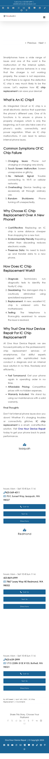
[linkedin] (33, 745)
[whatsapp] (24, 749)
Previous (31, 42)
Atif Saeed (9, 699)
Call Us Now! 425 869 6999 (23, 2)
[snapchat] (41, 745)
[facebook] (4, 745)
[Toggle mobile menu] (44, 17)
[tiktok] (37, 745)
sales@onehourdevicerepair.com (24, 4)
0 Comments (20, 702)
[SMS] (29, 745)
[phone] (25, 745)
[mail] (20, 745)
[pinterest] (44, 745)
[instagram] (16, 745)
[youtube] (12, 745)
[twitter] (8, 745)
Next (41, 42)
